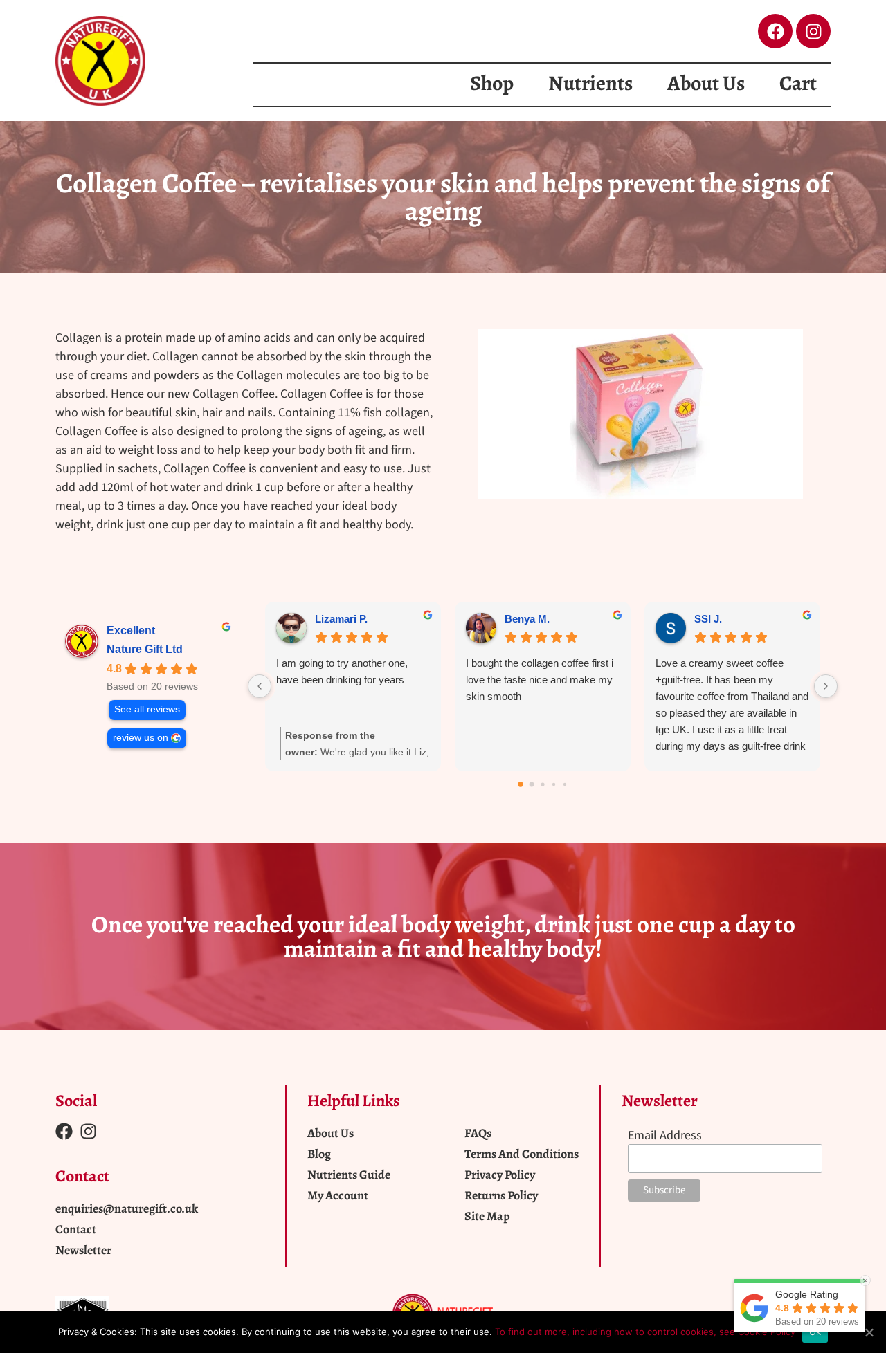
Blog (319, 1153)
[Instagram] (813, 31)
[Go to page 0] (520, 784)
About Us (706, 83)
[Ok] (869, 1332)
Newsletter (83, 1250)
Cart (798, 83)
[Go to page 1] (532, 784)
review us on (140, 738)
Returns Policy (501, 1195)
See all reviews (147, 709)
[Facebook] (775, 31)
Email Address (665, 1136)
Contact (75, 1229)
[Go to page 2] (542, 784)
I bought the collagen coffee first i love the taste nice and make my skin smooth (539, 679)
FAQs (477, 1133)
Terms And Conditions (521, 1153)
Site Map (487, 1216)
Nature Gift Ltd (145, 649)
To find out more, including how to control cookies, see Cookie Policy (645, 1331)
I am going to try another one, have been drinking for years (342, 671)
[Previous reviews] (259, 686)
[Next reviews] (826, 686)
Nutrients (590, 83)
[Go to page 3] (553, 784)
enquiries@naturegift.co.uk (126, 1208)
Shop (492, 83)
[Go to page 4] (564, 784)
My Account (337, 1195)
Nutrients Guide (348, 1174)
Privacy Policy (499, 1174)
